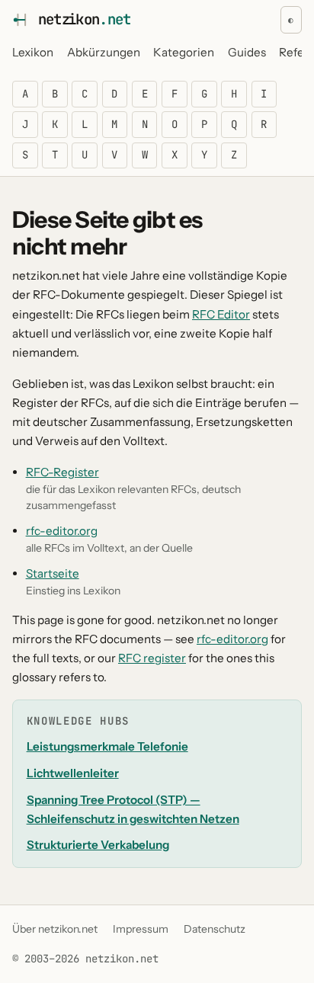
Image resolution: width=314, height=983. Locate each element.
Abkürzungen (103, 52)
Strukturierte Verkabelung (98, 844)
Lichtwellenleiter (73, 773)
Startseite (52, 573)
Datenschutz (214, 929)
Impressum (140, 929)
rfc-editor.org (62, 531)
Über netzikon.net (55, 929)
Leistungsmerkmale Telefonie (107, 746)
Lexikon (32, 52)
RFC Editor (221, 314)
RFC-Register (62, 472)
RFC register (152, 658)
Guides (247, 52)
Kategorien (183, 52)
